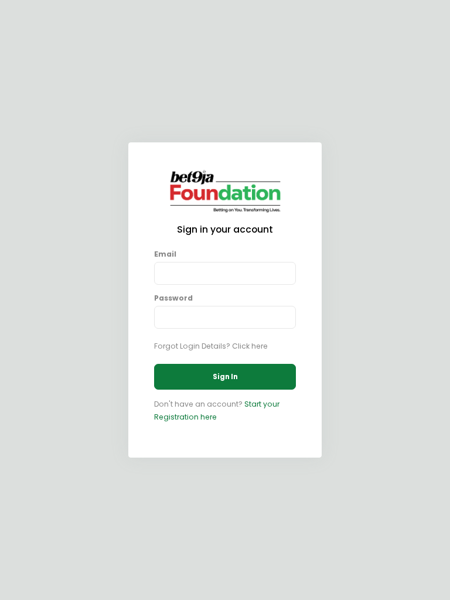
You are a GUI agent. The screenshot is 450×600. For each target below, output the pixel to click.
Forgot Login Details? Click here (211, 346)
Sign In (225, 376)
